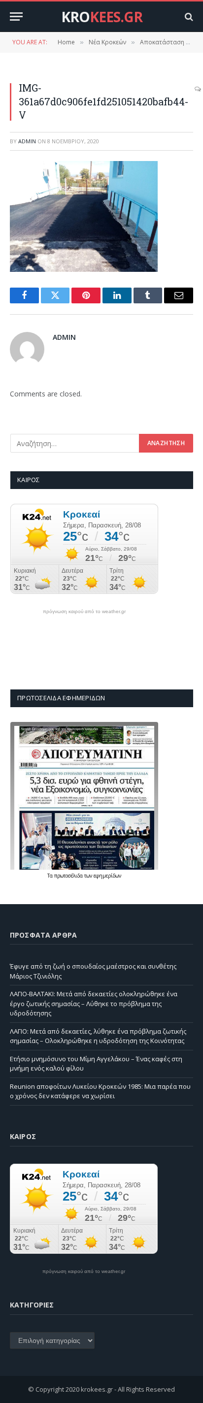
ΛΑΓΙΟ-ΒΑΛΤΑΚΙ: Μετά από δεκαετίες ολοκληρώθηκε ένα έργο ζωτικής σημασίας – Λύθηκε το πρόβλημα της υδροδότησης (93, 1003)
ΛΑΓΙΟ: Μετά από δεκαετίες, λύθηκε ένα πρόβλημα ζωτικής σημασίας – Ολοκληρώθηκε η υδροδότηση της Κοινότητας (98, 1036)
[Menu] (16, 16)
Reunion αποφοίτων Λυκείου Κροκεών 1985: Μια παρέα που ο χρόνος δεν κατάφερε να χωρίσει (100, 1091)
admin (27, 141)
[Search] (188, 16)
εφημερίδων (107, 875)
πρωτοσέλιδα (69, 875)
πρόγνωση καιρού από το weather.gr (84, 611)
